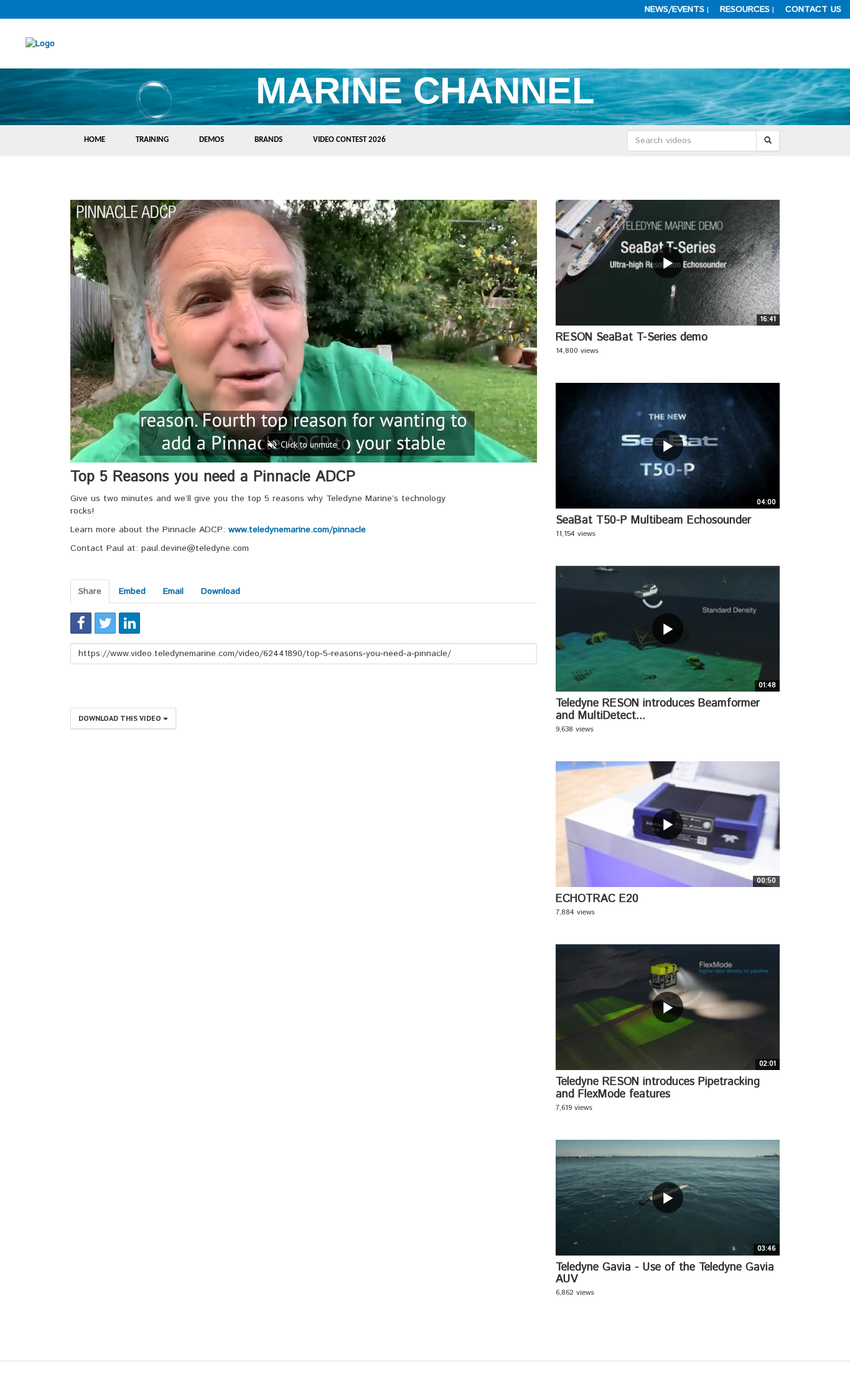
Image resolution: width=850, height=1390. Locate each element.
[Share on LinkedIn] (129, 623)
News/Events (674, 9)
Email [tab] (173, 591)
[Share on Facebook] (80, 623)
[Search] (768, 140)
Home (94, 140)
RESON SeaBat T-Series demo (632, 337)
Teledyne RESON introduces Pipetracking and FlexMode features (658, 1088)
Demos (211, 140)
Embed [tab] (132, 591)
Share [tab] (89, 591)
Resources (745, 9)
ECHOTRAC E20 (597, 899)
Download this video (120, 718)
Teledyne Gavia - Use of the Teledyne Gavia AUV (665, 1273)
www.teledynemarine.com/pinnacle (297, 530)
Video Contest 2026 (349, 140)
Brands (269, 140)
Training (152, 140)
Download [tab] (220, 591)
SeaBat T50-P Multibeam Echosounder (653, 520)
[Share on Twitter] (105, 623)
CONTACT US (813, 9)
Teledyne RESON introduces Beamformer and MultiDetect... (658, 709)
